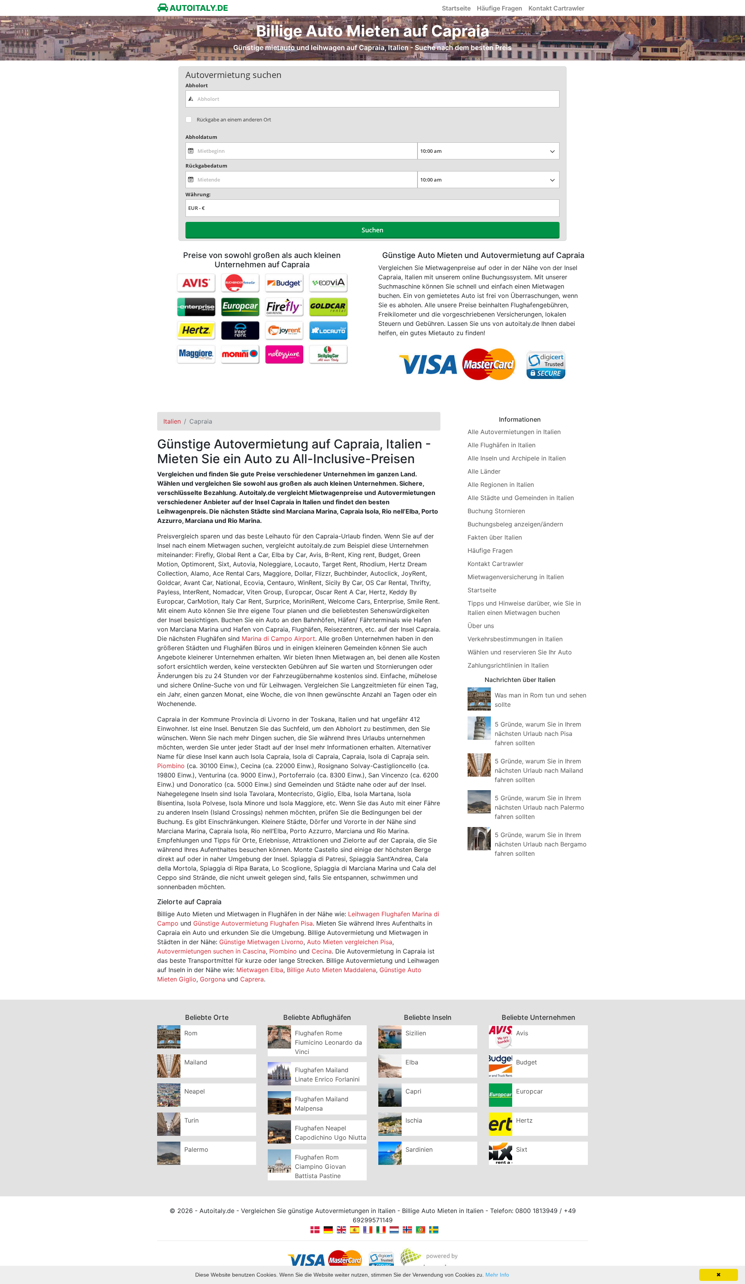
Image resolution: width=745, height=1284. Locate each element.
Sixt (521, 1149)
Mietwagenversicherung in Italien (516, 577)
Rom (191, 1033)
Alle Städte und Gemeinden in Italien (521, 498)
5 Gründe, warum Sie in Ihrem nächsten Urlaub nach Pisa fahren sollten (538, 733)
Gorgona (212, 979)
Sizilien (415, 1033)
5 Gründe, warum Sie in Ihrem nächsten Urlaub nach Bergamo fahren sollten (541, 844)
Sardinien (419, 1149)
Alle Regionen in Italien (501, 484)
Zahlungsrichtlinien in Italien (508, 665)
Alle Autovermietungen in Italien (514, 432)
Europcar (529, 1091)
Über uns (481, 626)
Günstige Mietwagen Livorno (261, 942)
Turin (191, 1120)
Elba (411, 1062)
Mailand (195, 1062)
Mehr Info (497, 1275)
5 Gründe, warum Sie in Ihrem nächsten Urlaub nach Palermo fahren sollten (539, 807)
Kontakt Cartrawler (556, 8)
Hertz (524, 1120)
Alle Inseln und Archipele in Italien (517, 458)
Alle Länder (484, 471)
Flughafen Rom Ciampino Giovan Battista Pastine (320, 1166)
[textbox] (372, 98)
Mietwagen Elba (259, 970)
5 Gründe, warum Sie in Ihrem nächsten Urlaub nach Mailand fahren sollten (539, 770)
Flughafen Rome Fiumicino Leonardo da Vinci (328, 1042)
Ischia (413, 1120)
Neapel (194, 1091)
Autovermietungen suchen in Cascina (211, 951)
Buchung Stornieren (496, 511)
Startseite (456, 8)
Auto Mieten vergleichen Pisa (349, 942)
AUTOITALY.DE (198, 8)
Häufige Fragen (499, 8)
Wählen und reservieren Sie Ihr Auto (520, 652)
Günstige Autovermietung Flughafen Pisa (253, 923)
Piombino (171, 766)
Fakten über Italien (495, 537)
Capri (413, 1091)
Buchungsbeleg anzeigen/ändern (515, 524)
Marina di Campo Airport (278, 638)
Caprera (252, 979)
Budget (526, 1062)
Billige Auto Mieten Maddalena (331, 970)
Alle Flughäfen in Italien (501, 445)
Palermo (196, 1149)
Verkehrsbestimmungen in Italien (515, 639)
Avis (522, 1033)
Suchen (372, 230)
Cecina (322, 951)
